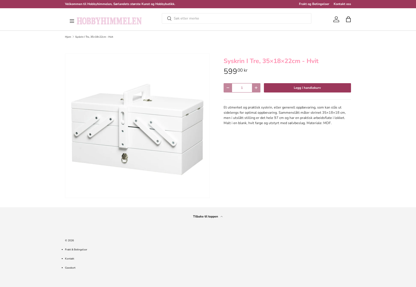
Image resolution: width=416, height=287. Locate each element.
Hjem (68, 37)
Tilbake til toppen (206, 216)
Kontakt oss (342, 4)
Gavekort (70, 267)
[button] (348, 19)
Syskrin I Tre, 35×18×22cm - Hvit (94, 37)
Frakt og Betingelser (314, 4)
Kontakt (69, 258)
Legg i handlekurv (307, 88)
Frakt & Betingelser (76, 249)
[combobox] (236, 18)
